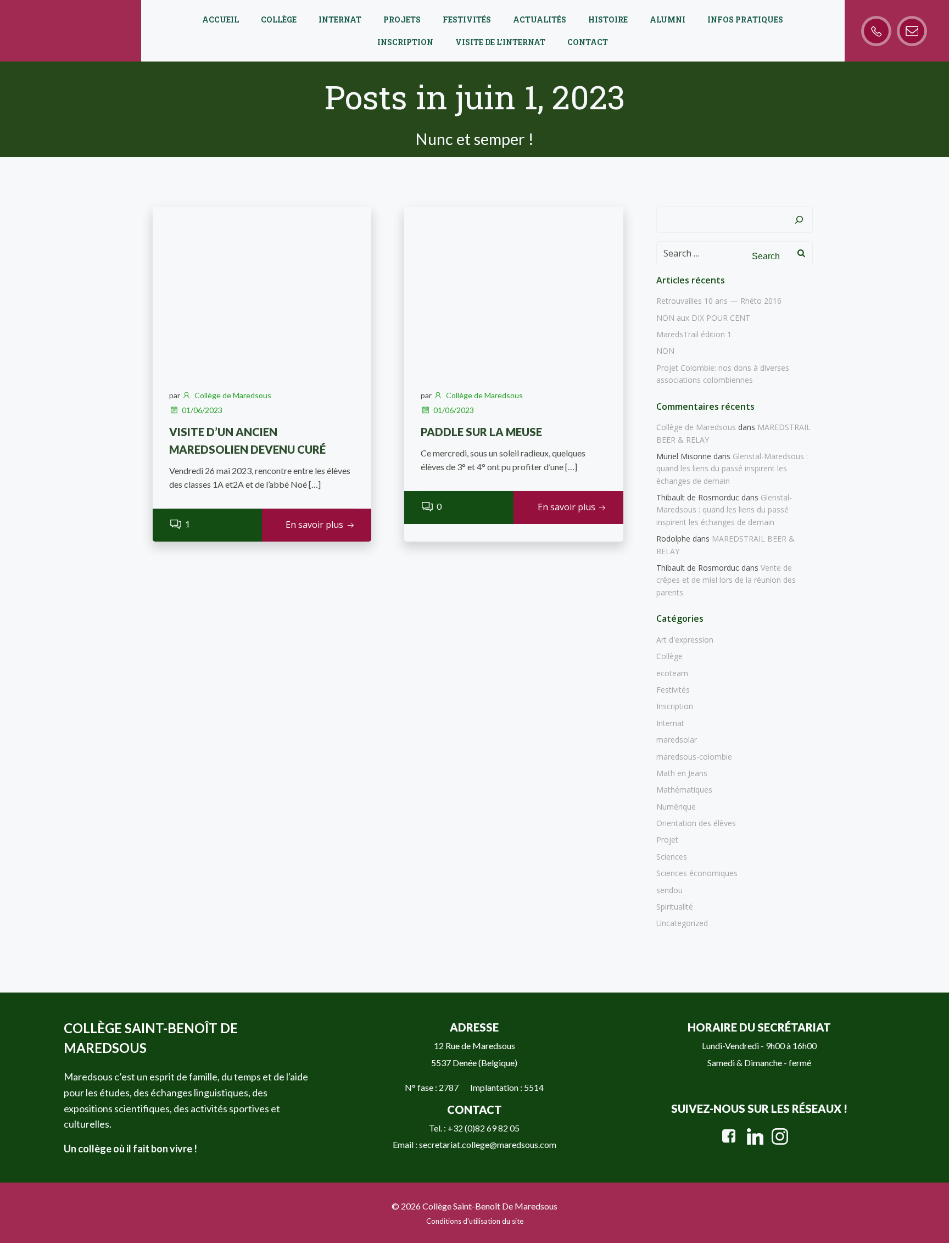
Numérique (676, 806)
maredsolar (676, 739)
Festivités (467, 19)
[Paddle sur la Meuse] (513, 287)
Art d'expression (684, 639)
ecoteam (672, 673)
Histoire (608, 19)
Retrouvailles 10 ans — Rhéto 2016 (718, 301)
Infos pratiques (745, 19)
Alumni (667, 19)
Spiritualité (674, 906)
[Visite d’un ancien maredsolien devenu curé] (262, 287)
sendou (669, 890)
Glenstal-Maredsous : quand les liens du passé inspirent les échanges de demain (732, 468)
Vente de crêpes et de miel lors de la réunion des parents (726, 580)
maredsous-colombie (694, 756)
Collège (279, 19)
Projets (402, 19)
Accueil (220, 19)
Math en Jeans (681, 773)
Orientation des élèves (696, 823)
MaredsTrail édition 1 (694, 334)
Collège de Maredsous (232, 395)
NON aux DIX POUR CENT (703, 318)
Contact (587, 42)
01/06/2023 (202, 410)
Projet (667, 839)
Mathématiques (684, 789)
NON (665, 350)
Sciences (671, 856)
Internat (340, 19)
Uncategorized (682, 923)
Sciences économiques (697, 873)
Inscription (405, 42)
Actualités (539, 19)
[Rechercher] (799, 219)
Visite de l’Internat (500, 42)
